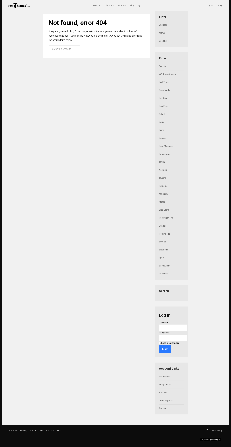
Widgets (163, 25)
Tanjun (162, 162)
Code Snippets (166, 400)
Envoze (162, 241)
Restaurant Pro (166, 218)
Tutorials (163, 392)
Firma (161, 130)
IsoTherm (163, 273)
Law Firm (163, 106)
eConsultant (164, 265)
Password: (164, 332)
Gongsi (162, 226)
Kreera (162, 202)
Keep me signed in (170, 343)
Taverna (162, 178)
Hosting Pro (164, 234)
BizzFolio (163, 249)
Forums (162, 408)
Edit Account (165, 376)
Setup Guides (165, 384)
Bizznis (162, 138)
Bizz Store (164, 210)
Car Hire (162, 66)
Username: (164, 322)
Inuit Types (164, 82)
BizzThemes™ (19, 5)
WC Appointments (167, 74)
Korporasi (163, 186)
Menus (162, 33)
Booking (163, 41)
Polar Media (164, 90)
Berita (161, 122)
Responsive (164, 154)
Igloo (161, 257)
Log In (165, 349)
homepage (54, 35)
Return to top (216, 430)
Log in (210, 5)
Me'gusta (163, 194)
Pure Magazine (166, 146)
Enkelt (162, 114)
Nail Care (163, 170)
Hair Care (163, 98)
